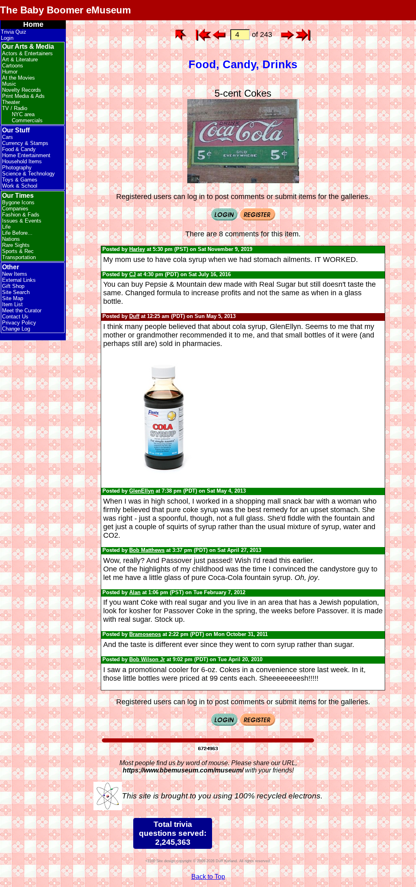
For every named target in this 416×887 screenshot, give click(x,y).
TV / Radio (14, 108)
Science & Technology (28, 174)
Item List (12, 304)
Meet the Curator (21, 310)
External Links (19, 280)
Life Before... (17, 233)
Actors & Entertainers (27, 53)
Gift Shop (13, 286)
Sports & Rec (18, 251)
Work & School (19, 186)
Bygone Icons (18, 202)
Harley (137, 249)
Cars (7, 137)
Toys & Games (19, 180)
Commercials (27, 120)
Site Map (12, 298)
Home (33, 24)
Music (9, 84)
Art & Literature (20, 59)
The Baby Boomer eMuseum (65, 9)
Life (6, 227)
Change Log (16, 329)
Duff (134, 316)
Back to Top (208, 876)
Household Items (22, 161)
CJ (132, 274)
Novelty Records (21, 90)
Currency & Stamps (25, 143)
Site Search (16, 292)
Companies (15, 209)
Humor (9, 72)
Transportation (19, 257)
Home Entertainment (26, 155)
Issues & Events (21, 221)
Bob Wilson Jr (147, 659)
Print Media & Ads (23, 96)
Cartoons (12, 66)
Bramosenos (145, 634)
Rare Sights (16, 245)
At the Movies (18, 78)
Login (7, 38)
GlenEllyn (141, 491)
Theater (11, 102)
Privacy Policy (19, 323)
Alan (135, 592)
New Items (14, 274)
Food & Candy (19, 149)
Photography (17, 167)
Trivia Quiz (13, 32)
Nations (11, 239)
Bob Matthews (147, 550)
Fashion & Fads (20, 215)
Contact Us (15, 317)
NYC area (23, 114)
